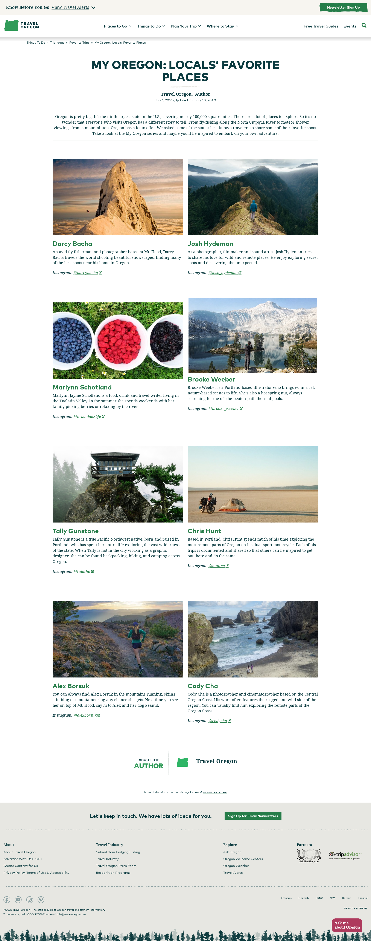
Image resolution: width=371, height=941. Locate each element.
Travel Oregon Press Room (116, 865)
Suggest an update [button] (215, 792)
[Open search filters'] (364, 26)
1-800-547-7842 (36, 914)
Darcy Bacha (72, 243)
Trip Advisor (345, 856)
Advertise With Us (22, 859)
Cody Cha (203, 686)
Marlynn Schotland (82, 387)
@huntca (218, 565)
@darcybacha (87, 272)
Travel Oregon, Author (185, 94)
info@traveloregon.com (71, 914)
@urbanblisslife (89, 416)
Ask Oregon (232, 852)
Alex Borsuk (71, 686)
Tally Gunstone (76, 531)
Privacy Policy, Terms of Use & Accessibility (36, 872)
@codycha (219, 720)
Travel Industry (107, 859)
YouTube (18, 899)
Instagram (29, 899)
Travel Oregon (216, 761)
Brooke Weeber (211, 379)
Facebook (6, 899)
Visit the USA (309, 856)
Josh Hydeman (210, 243)
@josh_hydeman (225, 272)
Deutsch (303, 898)
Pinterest (41, 899)
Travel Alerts (233, 872)
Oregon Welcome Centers (243, 859)
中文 (332, 898)
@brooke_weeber (225, 408)
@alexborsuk (87, 715)
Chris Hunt (204, 531)
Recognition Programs (113, 872)
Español (363, 898)
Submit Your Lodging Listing (118, 852)
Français (286, 898)
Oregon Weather (236, 865)
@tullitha (83, 571)
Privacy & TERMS (356, 908)
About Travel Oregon (19, 852)
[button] (346, 925)
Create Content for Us (20, 865)
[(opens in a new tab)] (118, 197)
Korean (346, 898)
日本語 (319, 898)
